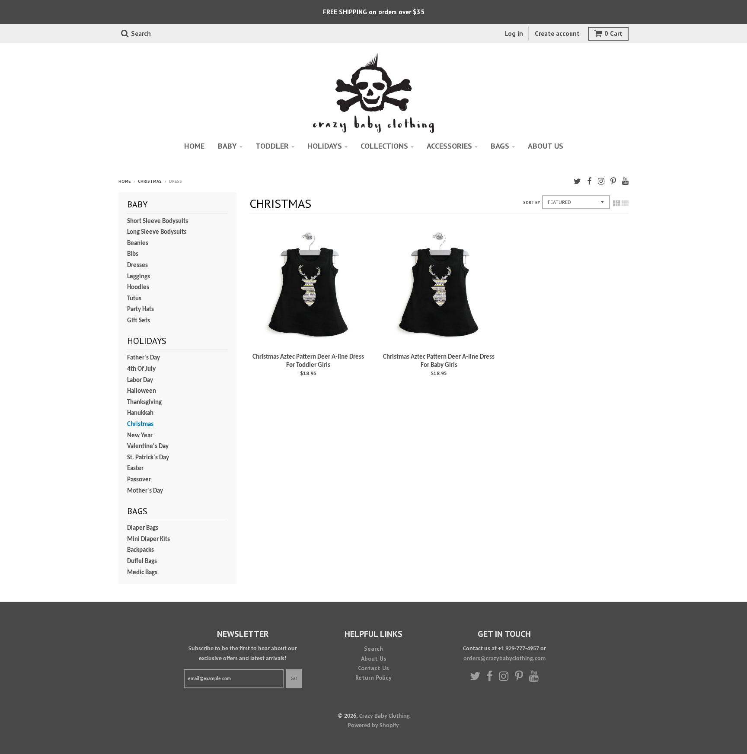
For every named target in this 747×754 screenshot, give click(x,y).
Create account (557, 33)
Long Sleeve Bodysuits (156, 232)
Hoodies (138, 287)
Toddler (272, 146)
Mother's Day (145, 491)
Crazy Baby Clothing (384, 716)
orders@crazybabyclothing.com (504, 658)
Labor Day (140, 380)
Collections (384, 146)
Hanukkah (140, 413)
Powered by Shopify (373, 725)
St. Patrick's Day (148, 458)
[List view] (625, 204)
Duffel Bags (142, 561)
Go (293, 678)
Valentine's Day (148, 446)
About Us (373, 658)
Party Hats (140, 309)
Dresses (137, 265)
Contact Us (373, 668)
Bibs (132, 254)
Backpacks (140, 550)
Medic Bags (142, 572)
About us (545, 146)
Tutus (134, 299)
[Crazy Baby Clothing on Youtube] (625, 182)
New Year (140, 436)
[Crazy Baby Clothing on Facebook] (589, 182)
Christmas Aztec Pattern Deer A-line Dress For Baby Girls (439, 361)
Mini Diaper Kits (148, 539)
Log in (514, 33)
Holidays (324, 146)
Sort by (531, 202)
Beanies (137, 243)
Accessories (449, 146)
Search (373, 648)
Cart (613, 33)
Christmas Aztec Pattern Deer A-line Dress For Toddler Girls (308, 361)
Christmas (150, 181)
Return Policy (373, 677)
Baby (227, 146)
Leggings (138, 277)
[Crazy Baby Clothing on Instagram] (601, 182)
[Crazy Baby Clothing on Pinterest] (613, 182)
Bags (500, 146)
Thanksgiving (144, 402)
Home (194, 146)
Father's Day (143, 358)
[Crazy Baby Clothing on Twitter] (577, 182)
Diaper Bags (142, 528)
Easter (135, 468)
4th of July (141, 369)
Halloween (141, 391)
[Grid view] (616, 204)
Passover (139, 480)
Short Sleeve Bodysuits (157, 221)
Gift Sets (138, 321)
